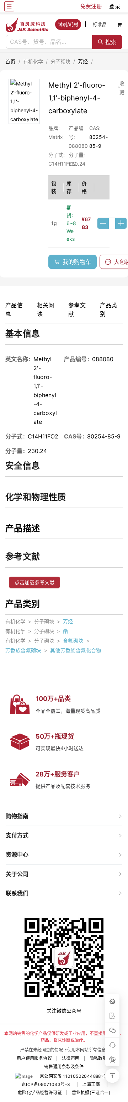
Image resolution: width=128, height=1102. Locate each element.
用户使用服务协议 (34, 1058)
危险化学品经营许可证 (40, 1092)
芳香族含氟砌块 (23, 650)
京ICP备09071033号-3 (46, 1084)
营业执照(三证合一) (91, 1092)
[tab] (64, 816)
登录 (114, 6)
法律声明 (71, 1058)
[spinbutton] (112, 223)
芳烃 (83, 61)
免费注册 (91, 6)
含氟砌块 (73, 641)
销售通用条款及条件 (64, 1066)
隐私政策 (98, 1058)
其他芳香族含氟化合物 (75, 650)
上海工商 (91, 1084)
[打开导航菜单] (9, 6)
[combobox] (49, 42)
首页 (10, 61)
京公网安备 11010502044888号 (72, 1076)
